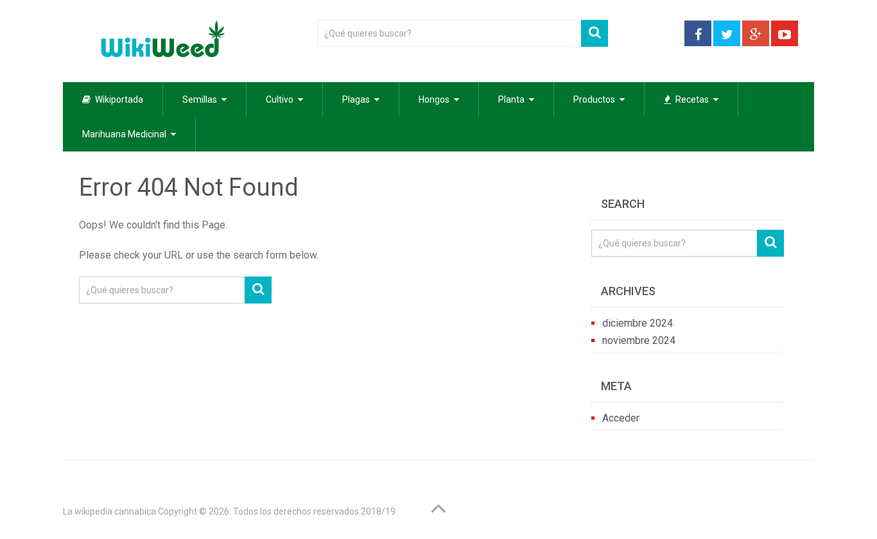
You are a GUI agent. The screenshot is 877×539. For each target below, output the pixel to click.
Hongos (434, 99)
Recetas (691, 99)
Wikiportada (118, 99)
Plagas (356, 99)
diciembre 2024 (637, 323)
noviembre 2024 (638, 340)
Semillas (199, 99)
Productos (594, 99)
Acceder (620, 418)
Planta (511, 99)
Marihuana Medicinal (124, 134)
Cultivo (279, 99)
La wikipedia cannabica (109, 511)
